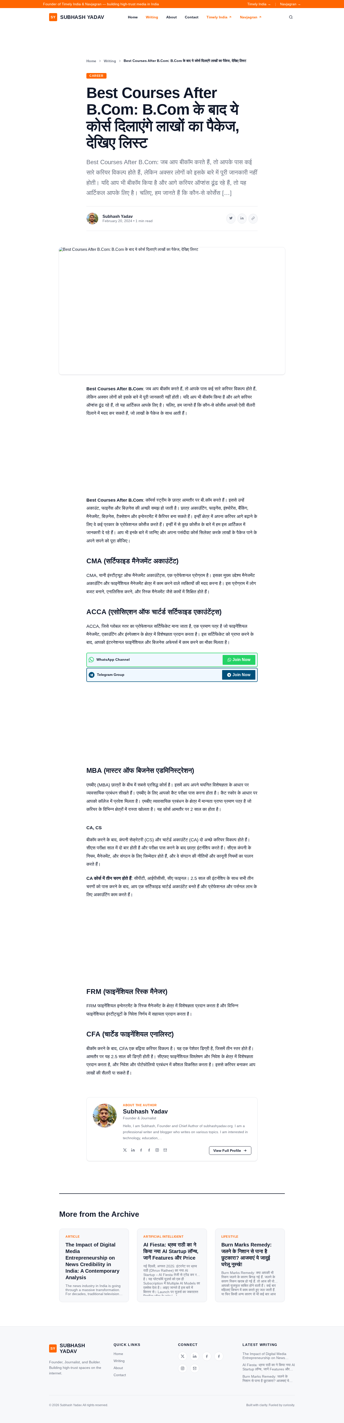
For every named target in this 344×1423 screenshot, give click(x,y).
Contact (191, 17)
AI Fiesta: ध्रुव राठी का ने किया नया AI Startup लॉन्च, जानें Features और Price (269, 1367)
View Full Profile (227, 1151)
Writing (152, 17)
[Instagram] (157, 1150)
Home (133, 17)
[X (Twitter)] (125, 1150)
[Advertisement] (172, 459)
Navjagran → (290, 4)
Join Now (241, 659)
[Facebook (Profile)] (149, 1150)
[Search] (291, 17)
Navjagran (248, 17)
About (171, 17)
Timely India (217, 17)
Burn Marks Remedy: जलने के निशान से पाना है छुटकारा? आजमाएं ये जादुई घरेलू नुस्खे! (266, 1378)
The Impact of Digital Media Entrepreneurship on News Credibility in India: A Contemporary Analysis (264, 1356)
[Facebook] (141, 1150)
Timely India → (259, 4)
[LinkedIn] (133, 1150)
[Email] (165, 1150)
